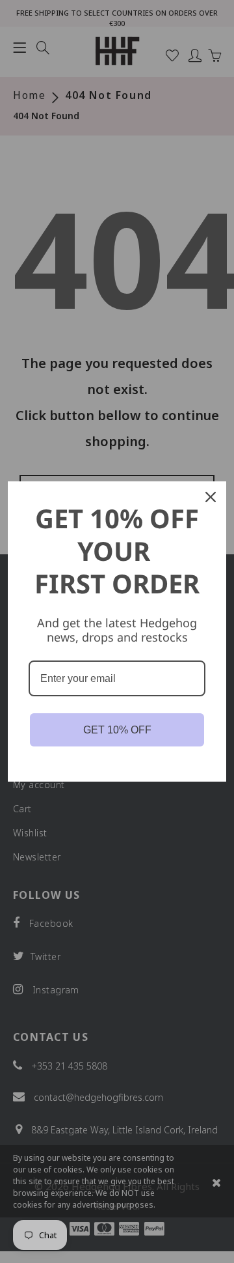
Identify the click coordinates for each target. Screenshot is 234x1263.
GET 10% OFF (117, 729)
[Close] (210, 497)
